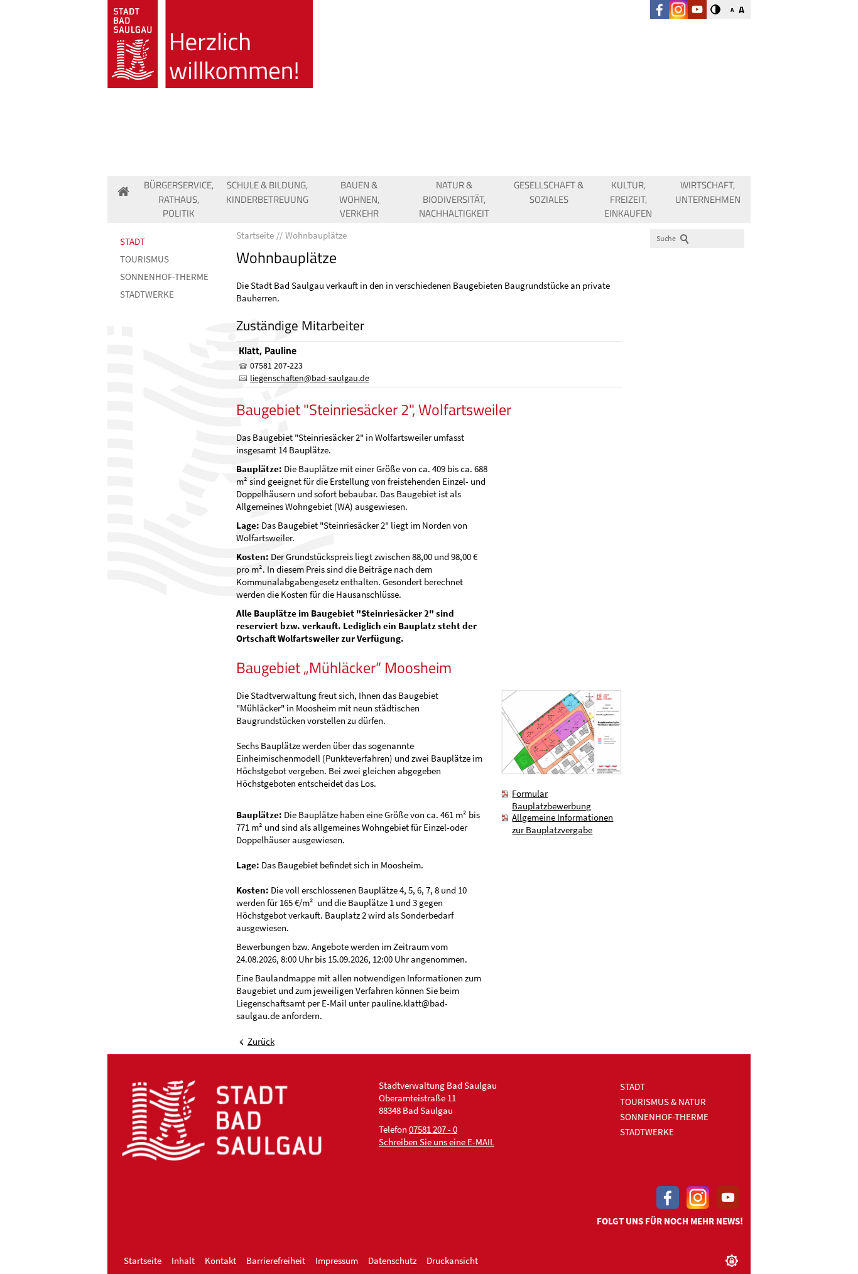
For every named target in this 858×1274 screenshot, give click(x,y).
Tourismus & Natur (663, 1102)
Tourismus (144, 259)
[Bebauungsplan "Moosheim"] (561, 732)
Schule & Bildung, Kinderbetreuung (267, 192)
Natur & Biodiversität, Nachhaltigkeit (454, 199)
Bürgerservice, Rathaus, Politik (179, 199)
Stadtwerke (147, 294)
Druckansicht (452, 1260)
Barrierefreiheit (275, 1260)
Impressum (336, 1260)
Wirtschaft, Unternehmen (708, 192)
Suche (666, 238)
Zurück (260, 1041)
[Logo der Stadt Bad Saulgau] (210, 44)
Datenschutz (392, 1260)
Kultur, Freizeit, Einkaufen (628, 199)
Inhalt (183, 1260)
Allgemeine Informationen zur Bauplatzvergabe (562, 823)
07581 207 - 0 (433, 1129)
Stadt (132, 241)
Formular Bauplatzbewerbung (551, 799)
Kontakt (220, 1260)
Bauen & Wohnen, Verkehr (359, 199)
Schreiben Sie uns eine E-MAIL (436, 1142)
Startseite (142, 1260)
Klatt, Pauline (267, 350)
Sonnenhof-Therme (164, 277)
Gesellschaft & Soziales (549, 192)
